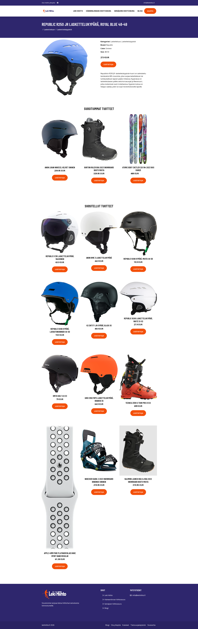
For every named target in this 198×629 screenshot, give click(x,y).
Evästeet (125, 625)
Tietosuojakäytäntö (138, 625)
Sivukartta (151, 625)
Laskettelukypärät (64, 29)
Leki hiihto (78, 11)
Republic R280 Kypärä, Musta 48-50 (138, 258)
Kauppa (150, 11)
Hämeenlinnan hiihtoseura (98, 11)
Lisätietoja (108, 64)
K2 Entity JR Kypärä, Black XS (99, 325)
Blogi (140, 11)
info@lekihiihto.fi (149, 3)
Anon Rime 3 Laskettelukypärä (99, 257)
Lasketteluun (49, 29)
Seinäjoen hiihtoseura (124, 11)
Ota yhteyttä (116, 625)
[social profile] (57, 3)
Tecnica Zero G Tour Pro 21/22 (138, 403)
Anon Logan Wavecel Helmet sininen (60, 167)
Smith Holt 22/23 (60, 396)
